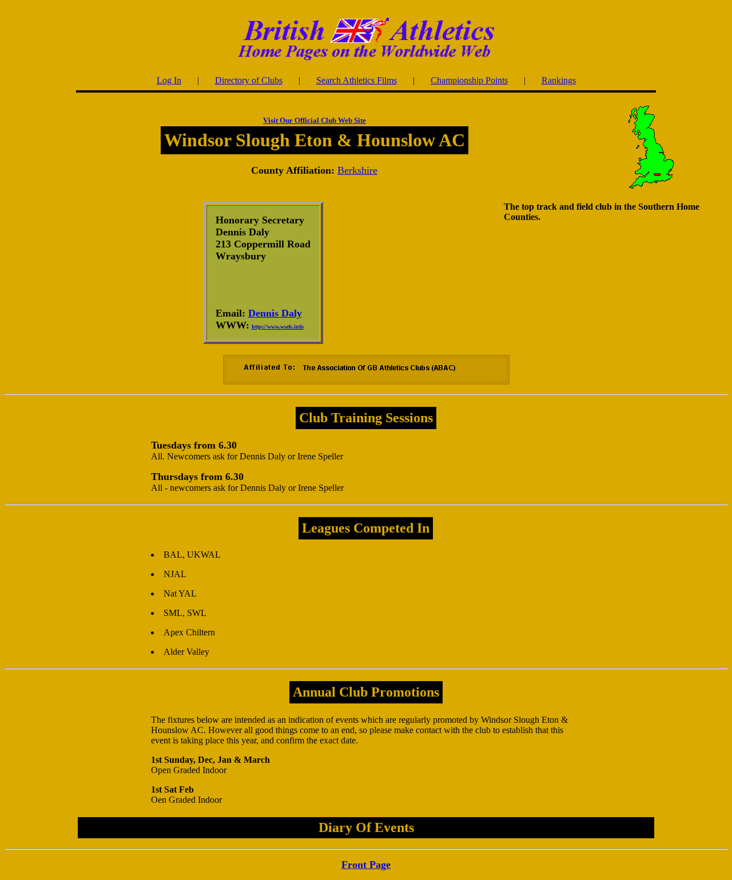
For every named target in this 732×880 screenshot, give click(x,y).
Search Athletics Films (356, 80)
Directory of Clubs (249, 80)
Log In (169, 80)
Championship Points (469, 80)
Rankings (559, 80)
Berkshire (357, 170)
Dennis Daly (275, 313)
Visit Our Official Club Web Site (314, 120)
